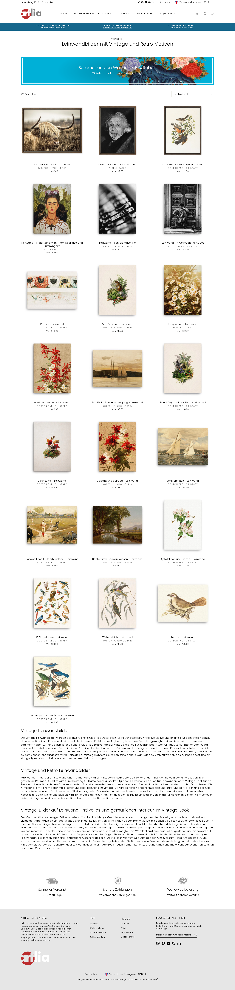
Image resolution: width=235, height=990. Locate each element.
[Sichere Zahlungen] (117, 880)
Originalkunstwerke (31, 931)
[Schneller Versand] (52, 880)
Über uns (125, 919)
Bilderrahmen (105, 13)
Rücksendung (97, 928)
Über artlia (47, 2)
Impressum (127, 932)
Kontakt (125, 923)
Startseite (116, 38)
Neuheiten (125, 13)
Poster (64, 13)
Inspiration (166, 13)
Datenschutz (127, 936)
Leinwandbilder (83, 13)
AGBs (123, 927)
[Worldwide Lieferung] (183, 880)
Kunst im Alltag (145, 13)
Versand (94, 923)
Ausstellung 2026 (30, 2)
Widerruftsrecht (98, 932)
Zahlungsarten (97, 936)
